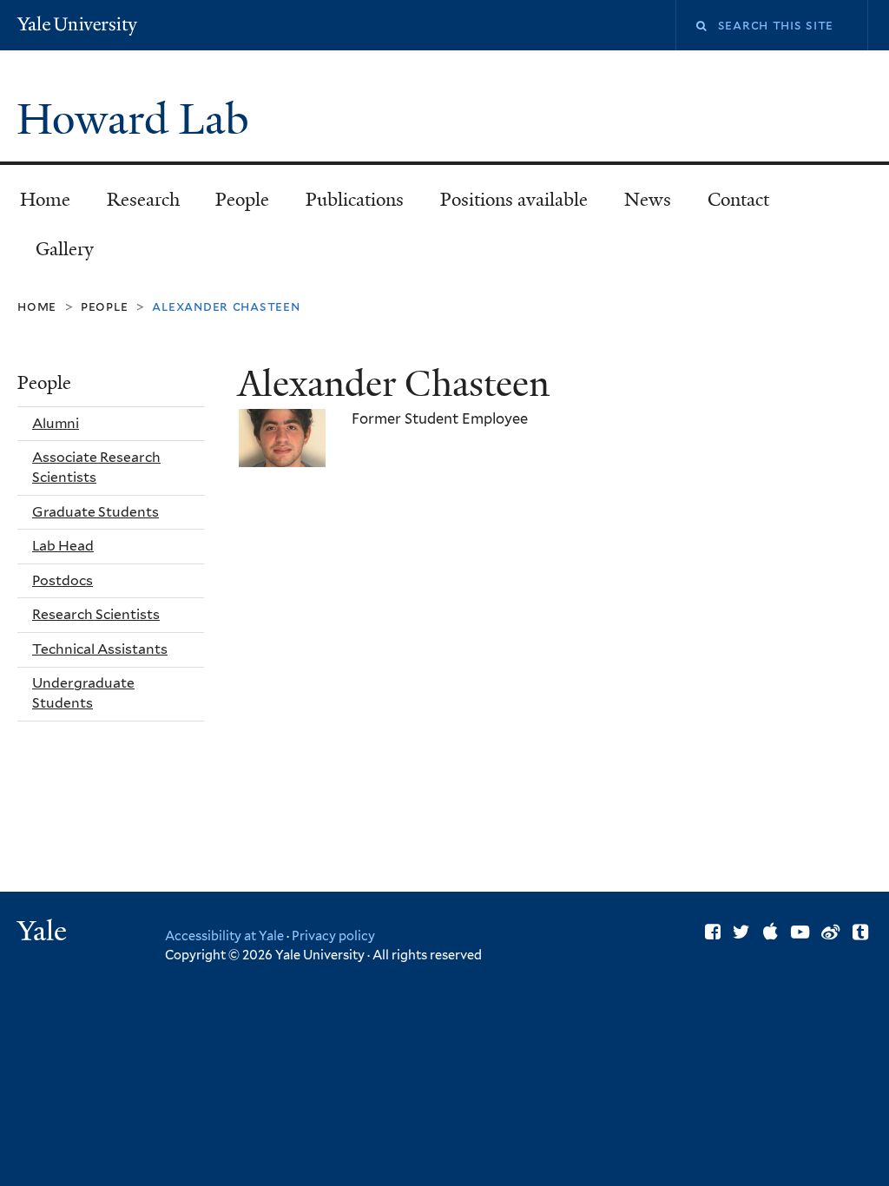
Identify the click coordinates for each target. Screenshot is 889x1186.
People (242, 200)
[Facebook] (713, 932)
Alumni (55, 423)
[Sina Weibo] (830, 932)
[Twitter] (741, 932)
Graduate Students (95, 512)
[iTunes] (770, 932)
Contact (738, 200)
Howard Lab (138, 119)
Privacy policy (333, 935)
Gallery (65, 249)
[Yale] (44, 933)
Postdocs (62, 580)
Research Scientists (96, 614)
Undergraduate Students (83, 693)
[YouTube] (800, 932)
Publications (355, 200)
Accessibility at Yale (224, 935)
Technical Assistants (100, 649)
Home (45, 200)
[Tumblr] (860, 932)
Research (143, 200)
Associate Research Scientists (96, 467)
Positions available (514, 200)
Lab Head (63, 545)
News (647, 200)
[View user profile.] (282, 453)
